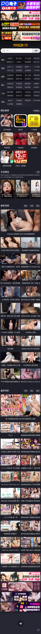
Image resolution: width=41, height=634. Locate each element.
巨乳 (31, 206)
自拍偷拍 (19, 67)
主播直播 (28, 70)
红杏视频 (10, 104)
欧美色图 (28, 84)
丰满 (25, 391)
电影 (3, 77)
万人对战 (28, 58)
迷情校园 (10, 96)
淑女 (31, 391)
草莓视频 (28, 100)
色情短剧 (19, 104)
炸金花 (19, 62)
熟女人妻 (10, 70)
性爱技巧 (37, 96)
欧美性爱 (37, 75)
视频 (3, 68)
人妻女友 (28, 92)
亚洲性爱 (10, 75)
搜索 (36, 51)
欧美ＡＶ (28, 67)
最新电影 (5, 390)
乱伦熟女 (28, 79)
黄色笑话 (28, 96)
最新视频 (5, 205)
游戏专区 (37, 58)
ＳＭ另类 (37, 70)
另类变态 (37, 79)
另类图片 (37, 87)
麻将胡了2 (10, 62)
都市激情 (10, 92)
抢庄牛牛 (37, 62)
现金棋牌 (28, 62)
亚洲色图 (19, 84)
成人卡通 (28, 75)
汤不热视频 (36, 100)
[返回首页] (38, 630)
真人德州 (19, 58)
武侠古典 (37, 92)
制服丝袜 (10, 79)
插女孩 (10, 100)
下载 (37, 172)
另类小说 (19, 96)
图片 (3, 85)
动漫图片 (37, 84)
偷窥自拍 (10, 84)
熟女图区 (28, 87)
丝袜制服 (19, 70)
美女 (25, 206)
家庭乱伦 (19, 92)
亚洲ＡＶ (10, 67)
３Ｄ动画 (37, 67)
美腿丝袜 (10, 87)
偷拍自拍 (19, 75)
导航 (3, 102)
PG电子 (10, 58)
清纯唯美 (19, 87)
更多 (37, 206)
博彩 (3, 60)
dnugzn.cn (20, 45)
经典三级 (19, 79)
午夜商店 (19, 100)
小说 (3, 93)
